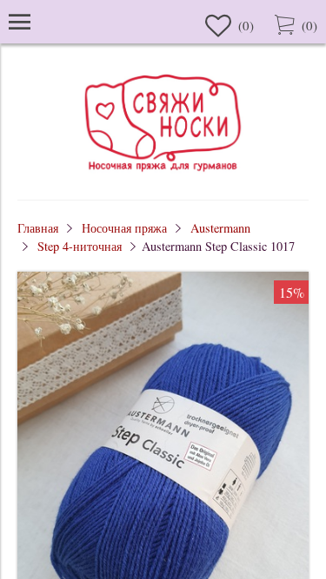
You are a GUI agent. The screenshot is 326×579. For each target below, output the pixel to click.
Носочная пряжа (124, 228)
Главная (37, 228)
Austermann (220, 228)
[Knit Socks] (163, 174)
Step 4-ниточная (79, 246)
